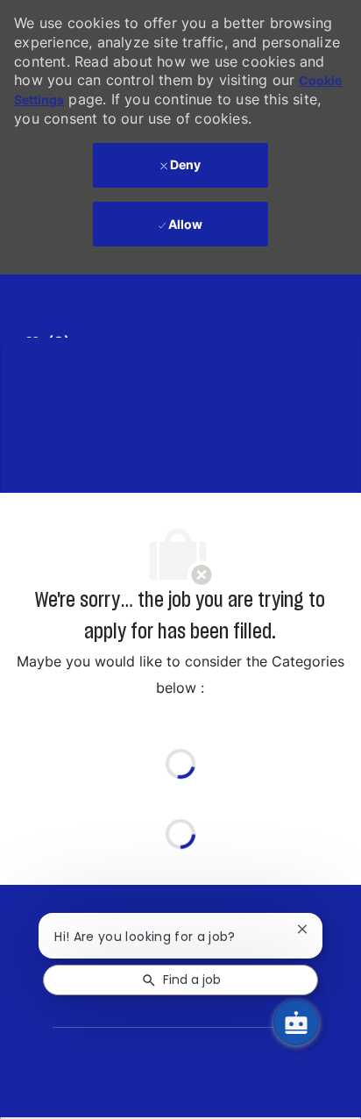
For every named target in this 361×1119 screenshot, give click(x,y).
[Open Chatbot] (296, 1022)
